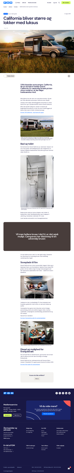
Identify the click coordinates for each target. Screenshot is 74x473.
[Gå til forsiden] (7, 3)
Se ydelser (59, 448)
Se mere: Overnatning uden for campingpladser (32, 318)
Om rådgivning (29, 432)
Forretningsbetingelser (8, 471)
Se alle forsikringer (30, 448)
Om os (42, 430)
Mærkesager (44, 432)
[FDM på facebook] (57, 393)
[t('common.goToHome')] (8, 393)
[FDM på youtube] (69, 393)
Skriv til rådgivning (30, 430)
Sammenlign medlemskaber (62, 430)
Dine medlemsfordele (61, 432)
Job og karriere (44, 434)
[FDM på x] (60, 393)
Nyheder (16, 6)
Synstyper (43, 449)
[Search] (59, 3)
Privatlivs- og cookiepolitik (9, 467)
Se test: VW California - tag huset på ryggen (32, 112)
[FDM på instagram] (63, 393)
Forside (5, 6)
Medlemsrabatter (60, 434)
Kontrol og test (44, 448)
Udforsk (10, 6)
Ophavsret (19, 467)
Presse (42, 435)
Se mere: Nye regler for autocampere (30, 364)
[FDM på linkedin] (66, 393)
